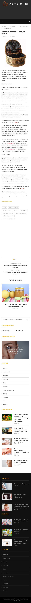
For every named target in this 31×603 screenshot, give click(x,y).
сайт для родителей (8, 216)
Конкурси (5, 379)
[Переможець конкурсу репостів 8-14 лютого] (7, 522)
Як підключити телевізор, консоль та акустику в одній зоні (21, 429)
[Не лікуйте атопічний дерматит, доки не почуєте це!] (7, 463)
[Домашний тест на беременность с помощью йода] (7, 497)
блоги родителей (13, 207)
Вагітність (5, 368)
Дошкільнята (6, 372)
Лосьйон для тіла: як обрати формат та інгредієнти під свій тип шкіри (21, 451)
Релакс (5, 393)
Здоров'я (5, 375)
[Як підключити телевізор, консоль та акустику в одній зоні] (7, 430)
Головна (4, 26)
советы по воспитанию (9, 218)
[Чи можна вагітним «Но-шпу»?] (7, 486)
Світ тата (5, 401)
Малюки (5, 386)
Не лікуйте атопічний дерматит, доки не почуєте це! (20, 462)
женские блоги (7, 210)
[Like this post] (15, 259)
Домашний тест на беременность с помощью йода (20, 496)
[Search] (29, 21)
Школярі (5, 404)
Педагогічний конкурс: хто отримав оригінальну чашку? (21, 541)
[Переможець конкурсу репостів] (7, 532)
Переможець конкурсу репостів (21, 530)
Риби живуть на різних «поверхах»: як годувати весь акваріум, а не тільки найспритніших (21, 418)
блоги (4, 207)
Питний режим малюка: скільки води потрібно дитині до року (21, 440)
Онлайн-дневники (21, 213)
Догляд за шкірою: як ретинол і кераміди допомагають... (15, 349)
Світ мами (12, 26)
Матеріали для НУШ (8, 390)
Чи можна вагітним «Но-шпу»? (21, 484)
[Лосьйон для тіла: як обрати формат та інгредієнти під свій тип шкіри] (7, 451)
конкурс (16, 210)
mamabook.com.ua (7, 201)
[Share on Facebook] (16, 259)
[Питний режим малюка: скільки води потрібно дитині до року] (7, 441)
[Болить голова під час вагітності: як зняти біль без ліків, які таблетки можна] (7, 507)
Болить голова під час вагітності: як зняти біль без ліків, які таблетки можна (21, 507)
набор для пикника (8, 213)
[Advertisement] (15, 13)
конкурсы (23, 210)
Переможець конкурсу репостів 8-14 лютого (21, 520)
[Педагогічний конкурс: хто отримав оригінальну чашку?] (7, 542)
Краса (4, 383)
